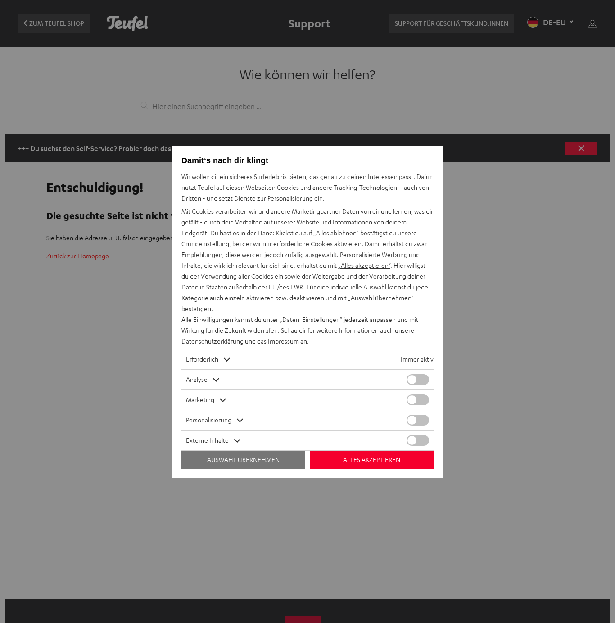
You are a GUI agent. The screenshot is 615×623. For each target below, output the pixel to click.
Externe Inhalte (207, 440)
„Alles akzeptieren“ (364, 265)
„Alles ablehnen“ (336, 233)
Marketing (200, 399)
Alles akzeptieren (371, 459)
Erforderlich (202, 359)
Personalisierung (208, 420)
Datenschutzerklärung (212, 341)
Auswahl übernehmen (243, 459)
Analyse (197, 379)
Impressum (283, 341)
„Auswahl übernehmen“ (381, 298)
